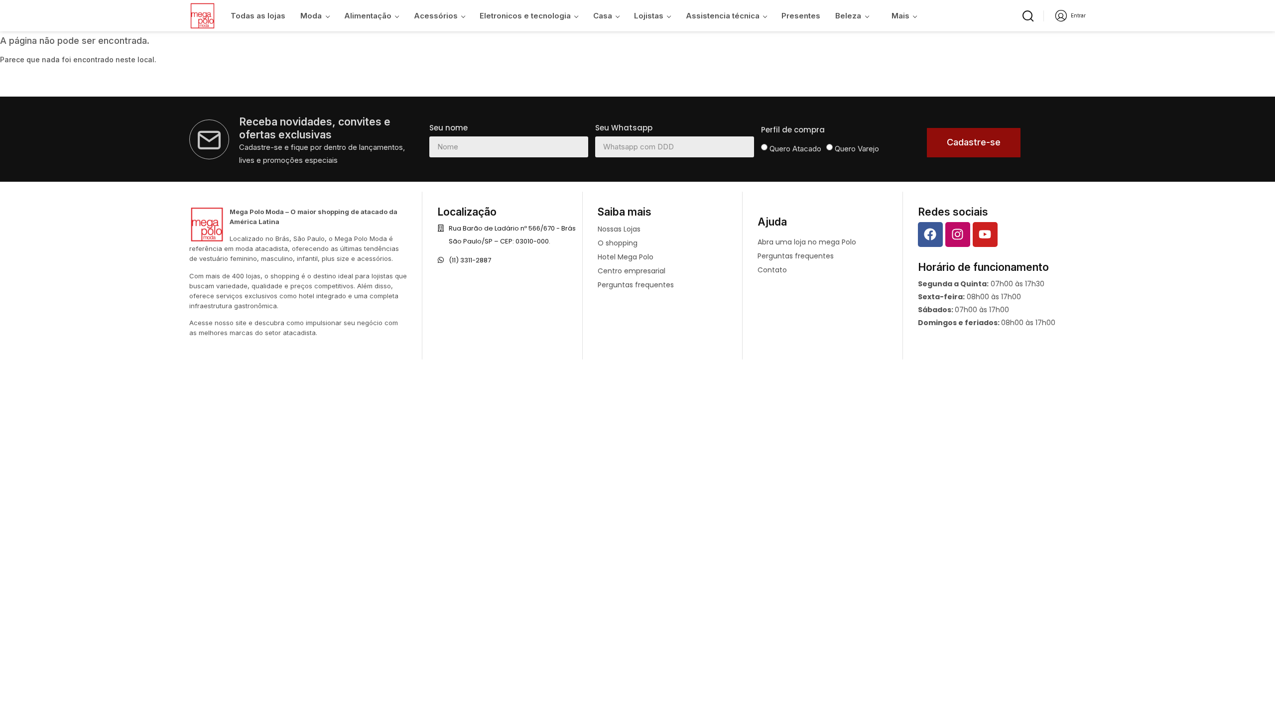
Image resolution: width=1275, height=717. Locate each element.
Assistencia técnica (723, 15)
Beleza (848, 15)
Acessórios (436, 15)
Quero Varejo (857, 148)
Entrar (1078, 15)
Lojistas (648, 15)
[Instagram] (957, 234)
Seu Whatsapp (623, 127)
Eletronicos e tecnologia (525, 15)
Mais (900, 15)
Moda (311, 15)
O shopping (618, 243)
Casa (602, 15)
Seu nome (448, 127)
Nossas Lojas (619, 229)
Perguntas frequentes (636, 285)
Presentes (800, 15)
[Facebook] (930, 234)
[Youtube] (985, 234)
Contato (772, 270)
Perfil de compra (793, 129)
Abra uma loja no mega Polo (807, 242)
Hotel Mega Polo (625, 257)
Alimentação (367, 15)
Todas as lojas (258, 15)
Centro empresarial (631, 271)
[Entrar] (1061, 15)
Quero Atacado (795, 148)
